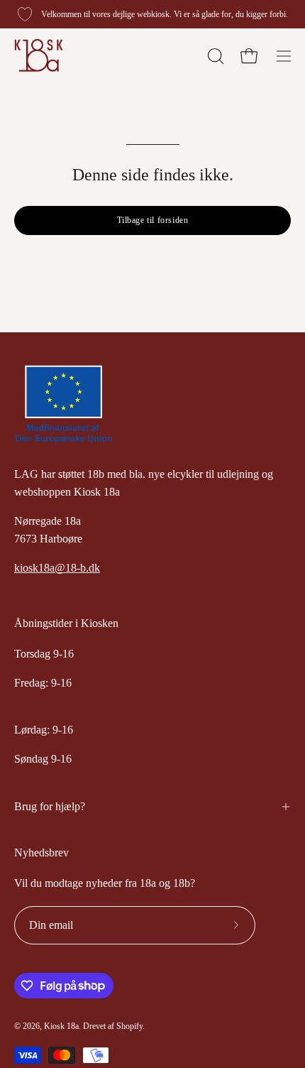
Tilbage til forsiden (153, 220)
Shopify (129, 1026)
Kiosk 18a (61, 1026)
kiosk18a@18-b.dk (57, 568)
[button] (214, 56)
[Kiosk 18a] (39, 55)
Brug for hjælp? (49, 806)
